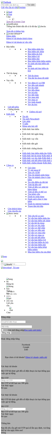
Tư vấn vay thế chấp (36, 228)
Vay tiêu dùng (33, 90)
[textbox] (13, 264)
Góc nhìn (26, 121)
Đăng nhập (11, 36)
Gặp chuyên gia (14, 211)
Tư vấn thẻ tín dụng (36, 223)
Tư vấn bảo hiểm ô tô (37, 240)
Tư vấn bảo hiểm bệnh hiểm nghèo (37, 248)
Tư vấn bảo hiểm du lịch (38, 242)
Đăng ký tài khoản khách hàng (19, 38)
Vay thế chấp (33, 95)
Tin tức (25, 116)
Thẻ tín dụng (33, 75)
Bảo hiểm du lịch (35, 54)
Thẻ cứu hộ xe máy (36, 216)
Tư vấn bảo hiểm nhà (37, 245)
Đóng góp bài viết (30, 126)
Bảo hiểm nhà (33, 59)
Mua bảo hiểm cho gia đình (39, 252)
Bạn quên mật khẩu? (33, 330)
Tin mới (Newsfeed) (30, 119)
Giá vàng (31, 168)
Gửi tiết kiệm (13, 107)
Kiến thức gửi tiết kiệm (32, 160)
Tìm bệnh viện (34, 194)
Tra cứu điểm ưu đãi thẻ (38, 182)
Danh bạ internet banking (38, 204)
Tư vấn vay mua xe (36, 235)
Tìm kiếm (31, 5)
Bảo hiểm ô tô (34, 56)
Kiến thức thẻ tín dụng (31, 156)
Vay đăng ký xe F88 (36, 83)
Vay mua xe (33, 100)
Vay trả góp (32, 92)
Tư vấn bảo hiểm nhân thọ (39, 218)
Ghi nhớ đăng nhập (25, 330)
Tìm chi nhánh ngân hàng (38, 175)
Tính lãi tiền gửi (34, 184)
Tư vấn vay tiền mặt (36, 230)
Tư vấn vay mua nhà (36, 233)
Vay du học (32, 104)
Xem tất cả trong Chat (15, 21)
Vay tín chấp (33, 87)
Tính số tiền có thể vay (37, 192)
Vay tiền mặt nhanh (36, 85)
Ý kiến (25, 124)
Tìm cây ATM (34, 172)
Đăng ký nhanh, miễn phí (36, 357)
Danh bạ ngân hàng (36, 196)
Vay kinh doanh (34, 102)
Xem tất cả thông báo (15, 31)
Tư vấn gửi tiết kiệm (36, 237)
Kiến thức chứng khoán (32, 163)
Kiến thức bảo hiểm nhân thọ (34, 153)
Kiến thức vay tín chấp (32, 158)
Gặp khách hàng (15, 208)
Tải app (15, 267)
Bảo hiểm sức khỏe (36, 51)
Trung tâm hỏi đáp (35, 206)
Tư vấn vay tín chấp (36, 225)
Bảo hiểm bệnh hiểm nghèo (39, 61)
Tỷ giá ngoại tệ (34, 170)
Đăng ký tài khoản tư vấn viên (19, 42)
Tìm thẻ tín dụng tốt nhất (38, 78)
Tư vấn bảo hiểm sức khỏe (39, 221)
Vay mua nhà (33, 97)
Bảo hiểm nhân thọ (36, 49)
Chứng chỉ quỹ (35, 112)
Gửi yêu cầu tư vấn (9, 7)
